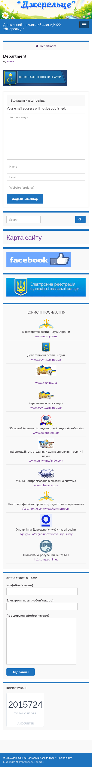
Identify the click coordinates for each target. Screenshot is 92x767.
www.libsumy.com (46, 485)
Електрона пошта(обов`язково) (29, 600)
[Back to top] (82, 741)
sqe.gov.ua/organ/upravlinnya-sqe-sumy (46, 534)
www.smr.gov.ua (46, 382)
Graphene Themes (33, 761)
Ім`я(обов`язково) (19, 585)
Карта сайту (24, 237)
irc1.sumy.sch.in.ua (46, 559)
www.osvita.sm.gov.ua (46, 359)
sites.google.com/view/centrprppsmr (46, 508)
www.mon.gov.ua (46, 336)
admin (10, 61)
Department (48, 46)
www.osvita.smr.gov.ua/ (46, 407)
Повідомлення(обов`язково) (27, 615)
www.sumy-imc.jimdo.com (46, 460)
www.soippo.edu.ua (46, 432)
